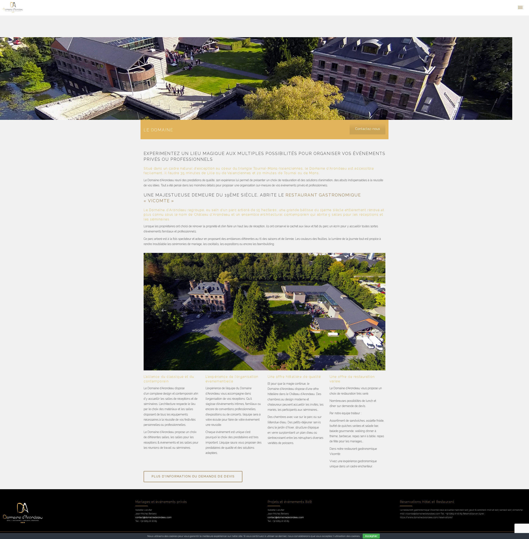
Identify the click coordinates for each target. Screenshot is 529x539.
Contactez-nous (367, 129)
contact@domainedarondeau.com (153, 517)
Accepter (371, 536)
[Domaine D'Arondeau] (44, 7)
